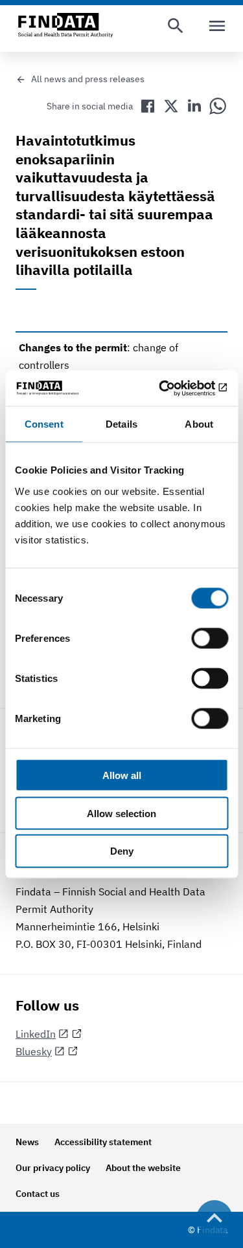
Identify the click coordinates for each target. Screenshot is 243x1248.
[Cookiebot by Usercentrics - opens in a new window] (173, 388)
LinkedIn (36, 1033)
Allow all (121, 774)
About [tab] (199, 424)
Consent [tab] (44, 424)
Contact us (38, 1193)
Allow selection (121, 812)
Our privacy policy (53, 1168)
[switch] (209, 638)
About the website (143, 1168)
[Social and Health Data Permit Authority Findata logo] (65, 26)
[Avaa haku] (175, 26)
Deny (121, 851)
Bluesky (34, 1051)
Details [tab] (121, 424)
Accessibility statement (103, 1142)
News (27, 1142)
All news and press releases (88, 79)
